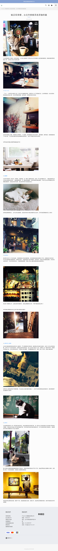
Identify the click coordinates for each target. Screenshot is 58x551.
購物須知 (8, 524)
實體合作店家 (9, 519)
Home (2, 8)
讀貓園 (5, 175)
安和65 (5, 422)
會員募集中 (8, 521)
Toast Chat (6, 90)
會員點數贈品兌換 (10, 523)
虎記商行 (6, 255)
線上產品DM (8, 517)
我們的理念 (8, 516)
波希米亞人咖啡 (7, 343)
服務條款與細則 (9, 526)
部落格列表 (7, 8)
